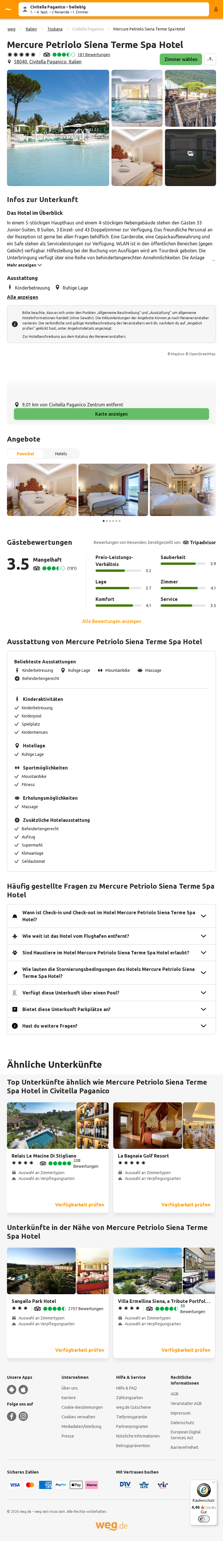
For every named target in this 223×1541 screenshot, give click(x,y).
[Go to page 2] (107, 521)
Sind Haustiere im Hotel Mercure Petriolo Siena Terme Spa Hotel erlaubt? (105, 952)
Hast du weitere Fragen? (50, 1025)
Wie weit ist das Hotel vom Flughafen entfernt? (75, 936)
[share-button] (210, 59)
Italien (31, 29)
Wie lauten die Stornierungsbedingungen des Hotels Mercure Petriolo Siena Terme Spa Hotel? (108, 973)
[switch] (204, 1518)
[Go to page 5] (116, 521)
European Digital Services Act (186, 1435)
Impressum (180, 1413)
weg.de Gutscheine (133, 1407)
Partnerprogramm (132, 1426)
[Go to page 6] (120, 521)
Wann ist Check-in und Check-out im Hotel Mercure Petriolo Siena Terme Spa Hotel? (108, 916)
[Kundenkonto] (216, 9)
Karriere (69, 1397)
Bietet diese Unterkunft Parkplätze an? (66, 1009)
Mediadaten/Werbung (81, 1426)
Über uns (70, 1388)
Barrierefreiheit (184, 1447)
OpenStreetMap (202, 354)
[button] (58, 128)
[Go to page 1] (104, 521)
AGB (175, 1394)
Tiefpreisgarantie (131, 1417)
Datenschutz (182, 1422)
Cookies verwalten (78, 1417)
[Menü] (213, 1483)
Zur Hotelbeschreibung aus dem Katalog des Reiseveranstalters (73, 336)
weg (11, 29)
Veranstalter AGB (186, 1403)
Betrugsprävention (133, 1445)
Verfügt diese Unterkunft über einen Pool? (70, 992)
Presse (68, 1436)
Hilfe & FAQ (126, 1388)
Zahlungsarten (129, 1397)
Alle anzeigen (22, 297)
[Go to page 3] (110, 521)
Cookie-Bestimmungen (82, 1407)
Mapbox (177, 354)
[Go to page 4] (113, 521)
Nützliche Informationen (138, 1436)
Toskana (54, 29)
